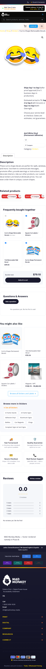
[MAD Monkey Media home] (5, 14)
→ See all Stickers (10, 407)
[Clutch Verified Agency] (38, 563)
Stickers (15, 31)
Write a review (35, 478)
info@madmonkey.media (11, 610)
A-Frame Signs (26, 413)
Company (7, 628)
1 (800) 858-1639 (9, 604)
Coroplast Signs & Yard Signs (15, 427)
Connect (7, 640)
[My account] (43, 14)
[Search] (42, 19)
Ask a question (10, 301)
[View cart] (25, 26)
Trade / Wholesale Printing (33, 666)
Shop (8, 31)
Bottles (7, 422)
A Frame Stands (10, 413)
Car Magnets (19, 422)
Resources (8, 634)
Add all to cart (23, 280)
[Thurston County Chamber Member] (17, 563)
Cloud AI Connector (38, 2)
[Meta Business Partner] (37, 556)
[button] (11, 8)
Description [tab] (8, 156)
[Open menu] (41, 26)
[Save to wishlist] (26, 140)
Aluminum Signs (26, 418)
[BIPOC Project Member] (7, 563)
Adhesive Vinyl (10, 418)
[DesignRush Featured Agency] (28, 563)
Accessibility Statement (11, 591)
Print (5, 617)
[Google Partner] (26, 556)
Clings (30, 422)
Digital (6, 622)
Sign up (33, 26)
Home (2, 31)
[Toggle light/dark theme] (28, 2)
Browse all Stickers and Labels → (23, 393)
